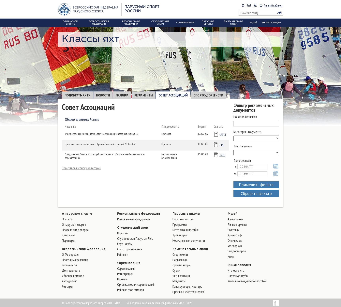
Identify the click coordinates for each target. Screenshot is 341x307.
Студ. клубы (124, 243)
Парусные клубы (238, 275)
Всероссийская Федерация (83, 249)
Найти (279, 12)
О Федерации (70, 254)
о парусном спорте (77, 213)
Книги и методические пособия (247, 281)
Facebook (276, 303)
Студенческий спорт (133, 227)
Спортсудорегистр (208, 95)
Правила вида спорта (75, 229)
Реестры (67, 286)
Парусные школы (186, 213)
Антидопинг (69, 281)
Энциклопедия (239, 265)
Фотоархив (235, 245)
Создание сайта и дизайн (145, 303)
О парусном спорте (74, 224)
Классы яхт (69, 235)
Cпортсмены (180, 254)
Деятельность (71, 270)
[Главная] (243, 5)
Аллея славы (235, 219)
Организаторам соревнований (136, 284)
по (235, 174)
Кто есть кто (236, 270)
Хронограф (235, 235)
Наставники (179, 259)
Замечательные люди (190, 249)
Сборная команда (73, 275)
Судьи (176, 270)
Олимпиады (235, 240)
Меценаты (178, 281)
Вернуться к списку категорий (81, 168)
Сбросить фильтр (256, 193)
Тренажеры (179, 235)
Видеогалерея (237, 251)
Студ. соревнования (129, 249)
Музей (233, 213)
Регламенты (143, 95)
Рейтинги (122, 254)
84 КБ (222, 155)
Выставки (233, 229)
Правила (122, 95)
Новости (103, 95)
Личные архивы (237, 224)
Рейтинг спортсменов (130, 289)
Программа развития (75, 259)
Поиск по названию (245, 116)
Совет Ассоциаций (173, 95)
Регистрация (125, 273)
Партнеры (68, 240)
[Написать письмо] (249, 5)
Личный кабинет (273, 5)
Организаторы (181, 265)
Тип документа (243, 146)
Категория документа (247, 131)
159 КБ (222, 134)
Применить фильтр (256, 184)
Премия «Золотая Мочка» (188, 291)
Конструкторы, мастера (187, 286)
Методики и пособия (185, 229)
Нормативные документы (188, 240)
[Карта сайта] (255, 5)
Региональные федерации (138, 213)
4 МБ (221, 145)
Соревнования (128, 263)
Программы (179, 224)
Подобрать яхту (77, 95)
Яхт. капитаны (181, 275)
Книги (231, 256)
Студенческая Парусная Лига (135, 238)
